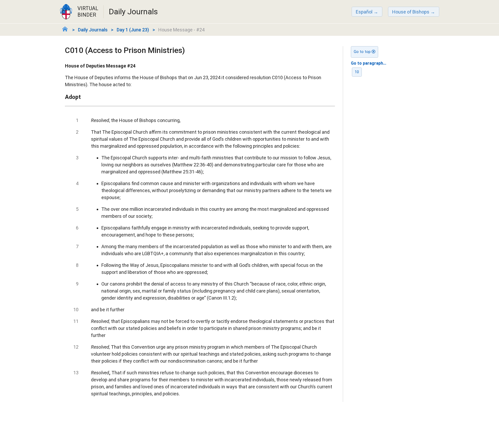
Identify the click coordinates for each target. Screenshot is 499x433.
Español (364, 12)
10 (357, 72)
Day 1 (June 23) (133, 29)
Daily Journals (93, 29)
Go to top (363, 52)
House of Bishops (410, 12)
